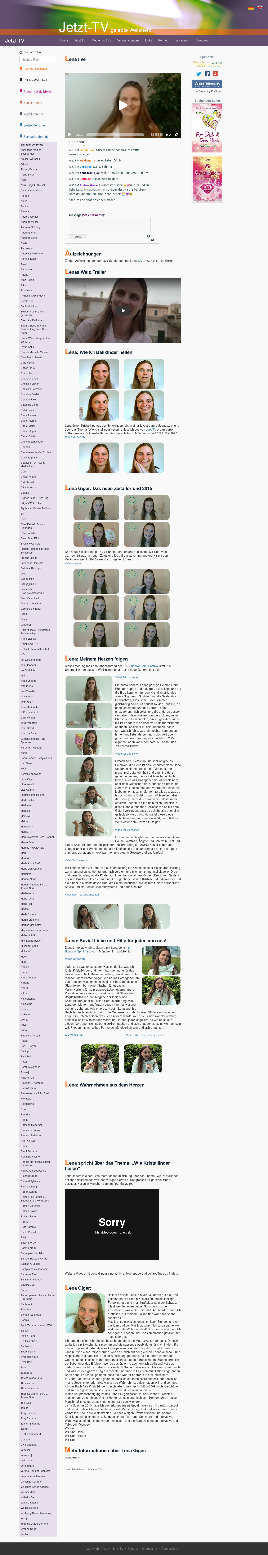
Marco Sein (27, 842)
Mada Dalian (28, 800)
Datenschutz (169, 1548)
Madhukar (26, 805)
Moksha (25, 951)
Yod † (24, 1518)
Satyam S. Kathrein (32, 1279)
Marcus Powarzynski (32, 847)
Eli (22, 513)
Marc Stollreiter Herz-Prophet (37, 837)
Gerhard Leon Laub (32, 603)
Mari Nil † (26, 858)
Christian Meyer (30, 383)
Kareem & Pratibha (31, 747)
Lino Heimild (28, 784)
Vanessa (26, 1450)
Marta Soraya (28, 914)
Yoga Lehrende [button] (34, 114)
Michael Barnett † (31, 940)
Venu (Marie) (28, 1465)
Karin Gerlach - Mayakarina (36, 758)
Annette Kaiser (29, 258)
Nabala (25, 967)
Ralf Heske (27, 1114)
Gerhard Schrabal (31, 608)
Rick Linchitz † (29, 1186)
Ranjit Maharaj (29, 1151)
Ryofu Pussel (28, 1232)
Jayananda (27, 696)
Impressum (182, 40)
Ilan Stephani (28, 665)
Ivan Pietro (27, 686)
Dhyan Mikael (28, 476)
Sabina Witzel (28, 1242)
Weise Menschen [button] (35, 125)
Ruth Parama (28, 1227)
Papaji (24, 1040)
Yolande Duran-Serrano (34, 1523)
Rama (24, 1119)
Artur (23, 285)
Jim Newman (28, 717)
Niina (24, 993)
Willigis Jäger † (29, 1502)
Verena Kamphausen (33, 1476)
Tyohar (24, 1428)
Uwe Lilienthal (29, 1444)
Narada (25, 982)
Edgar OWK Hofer (31, 503)
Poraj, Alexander (30, 1066)
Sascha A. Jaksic (30, 1263)
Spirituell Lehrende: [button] (36, 136)
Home (64, 40)
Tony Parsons (28, 1413)
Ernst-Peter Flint (30, 538)
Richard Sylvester (31, 1181)
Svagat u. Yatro (29, 1356)
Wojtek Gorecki (29, 1507)
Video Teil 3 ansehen (127, 829)
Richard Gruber (29, 1175)
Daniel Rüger (28, 431)
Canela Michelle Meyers (34, 352)
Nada (24, 972)
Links (148, 40)
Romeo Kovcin (29, 1211)
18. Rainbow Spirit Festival (140, 666)
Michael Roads (29, 945)
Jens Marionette (30, 707)
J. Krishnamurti (29, 712)
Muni (23, 961)
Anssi (24, 264)
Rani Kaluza (28, 1140)
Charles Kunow (29, 378)
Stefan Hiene (28, 1335)
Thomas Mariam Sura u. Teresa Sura (34, 1395)
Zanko (24, 1534)
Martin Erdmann (30, 919)
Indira (24, 675)
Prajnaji (25, 1072)
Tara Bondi (27, 1372)
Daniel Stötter (28, 436)
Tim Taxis (26, 1402)
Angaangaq (27, 248)
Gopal (24, 614)
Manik (24, 831)
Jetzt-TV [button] (80, 40)
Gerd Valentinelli (30, 598)
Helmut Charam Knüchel (35, 649)
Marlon (25, 909)
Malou (24, 821)
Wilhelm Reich (29, 1497)
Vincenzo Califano (31, 1481)
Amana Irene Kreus (32, 190)
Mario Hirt (26, 903)
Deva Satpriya (29, 457)
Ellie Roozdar (28, 533)
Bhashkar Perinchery (33, 320)
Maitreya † (27, 816)
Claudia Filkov (29, 399)
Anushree (26, 269)
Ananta (25, 211)
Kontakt (163, 40)
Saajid (24, 1237)
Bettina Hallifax (29, 306)
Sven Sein (26, 1362)
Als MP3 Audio (74, 1035)
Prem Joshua (28, 1088)
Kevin (24, 768)
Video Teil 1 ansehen (127, 677)
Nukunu (25, 1014)
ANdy (24, 243)
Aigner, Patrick (29, 169)
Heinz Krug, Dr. (29, 643)
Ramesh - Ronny (30, 1130)
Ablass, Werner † (30, 158)
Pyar (23, 1109)
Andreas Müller (29, 221)
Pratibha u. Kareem (32, 1082)
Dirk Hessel (27, 482)
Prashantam (28, 1077)
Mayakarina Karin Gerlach (35, 930)
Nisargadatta (28, 998)
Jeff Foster (26, 701)
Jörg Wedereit (29, 722)
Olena (24, 1019)
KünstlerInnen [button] (33, 103)
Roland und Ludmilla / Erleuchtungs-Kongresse (35, 1198)
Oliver (24, 1024)
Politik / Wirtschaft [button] (35, 80)
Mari (23, 852)
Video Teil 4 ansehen (77, 860)
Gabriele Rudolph (31, 568)
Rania (24, 1146)
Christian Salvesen (31, 389)
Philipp (25, 1051)
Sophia (25, 1319)
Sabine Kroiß (28, 1247)
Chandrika (27, 373)
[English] (259, 7)
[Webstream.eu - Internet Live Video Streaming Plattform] (207, 84)
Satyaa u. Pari (29, 1274)
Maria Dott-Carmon (32, 868)
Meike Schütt (28, 935)
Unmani (25, 1439)
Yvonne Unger (29, 1528)
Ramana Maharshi (31, 1125)
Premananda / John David (35, 1093)
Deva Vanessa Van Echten (36, 452)
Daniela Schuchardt (32, 441)
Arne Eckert (27, 279)
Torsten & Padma (30, 1423)
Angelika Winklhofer (32, 253)
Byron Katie (27, 346)
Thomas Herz (28, 1383)
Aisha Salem (28, 174)
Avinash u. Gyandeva (33, 295)
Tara (23, 1367)
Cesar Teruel (28, 367)
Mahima (25, 810)
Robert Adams (29, 1191)
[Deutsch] (251, 7)
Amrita (24, 206)
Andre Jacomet (29, 216)
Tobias (24, 1407)
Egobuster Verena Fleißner (36, 508)
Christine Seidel (30, 394)
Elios (23, 519)
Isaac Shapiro (28, 680)
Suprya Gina (28, 1351)
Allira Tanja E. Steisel (33, 185)
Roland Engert (29, 1216)
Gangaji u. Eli (28, 584)
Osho (24, 1030)
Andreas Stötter (29, 237)
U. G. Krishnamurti (31, 1434)
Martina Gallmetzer (31, 925)
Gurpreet (26, 624)
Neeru (24, 988)
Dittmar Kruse (28, 487)
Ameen (25, 195)
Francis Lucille (29, 557)
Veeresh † (26, 1455)
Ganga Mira (27, 578)
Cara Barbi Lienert (31, 357)
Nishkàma (26, 1003)
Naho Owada (28, 977)
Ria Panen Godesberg (33, 1170)
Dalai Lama (27, 410)
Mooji (24, 956)
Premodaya (27, 1103)
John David (27, 728)
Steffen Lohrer (29, 1341)
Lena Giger (27, 779)
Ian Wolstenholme (31, 659)
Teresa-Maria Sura (31, 1377)
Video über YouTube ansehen (82, 894)
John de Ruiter (29, 733)
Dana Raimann (29, 415)
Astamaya (26, 290)
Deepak (25, 447)
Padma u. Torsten (31, 1035)
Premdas (26, 1098)
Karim (24, 752)
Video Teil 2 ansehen (127, 753)
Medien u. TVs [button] (101, 40)
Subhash (26, 1346)
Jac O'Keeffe (28, 691)
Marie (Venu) (28, 898)
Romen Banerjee (30, 1205)
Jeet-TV (151, 429)
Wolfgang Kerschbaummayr (36, 1513)
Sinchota (26, 1309)
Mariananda (28, 893)
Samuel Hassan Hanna (34, 1258)
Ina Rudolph (28, 670)
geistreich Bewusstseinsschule (32, 591)
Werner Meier (28, 1492)
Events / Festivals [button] (35, 69)
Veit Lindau (27, 1460)
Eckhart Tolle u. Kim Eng (34, 497)
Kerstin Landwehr (31, 774)
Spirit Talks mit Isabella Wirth (37, 1325)
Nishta (24, 1009)
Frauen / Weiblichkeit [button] (38, 91)
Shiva (24, 1290)
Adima (24, 164)
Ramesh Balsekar (31, 1135)
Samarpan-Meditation (33, 1253)
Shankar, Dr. (28, 1284)
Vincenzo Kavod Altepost (35, 1486)
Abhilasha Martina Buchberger (31, 151)
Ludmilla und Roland (33, 794)
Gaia (23, 573)
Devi (23, 471)
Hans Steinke (28, 638)
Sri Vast (25, 1330)
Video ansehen (75, 437)
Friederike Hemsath (32, 563)
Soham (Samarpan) (32, 1314)
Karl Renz (26, 763)
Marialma (26, 873)
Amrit (24, 201)
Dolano (25, 492)
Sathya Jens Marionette (34, 1269)
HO (22, 654)
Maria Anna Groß (30, 863)
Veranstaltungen (128, 40)
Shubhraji (26, 1304)
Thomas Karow (29, 1388)
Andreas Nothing (30, 227)
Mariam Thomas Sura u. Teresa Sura (34, 886)
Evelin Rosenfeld (30, 543)
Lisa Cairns (27, 789)
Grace (24, 619)
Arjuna (24, 274)
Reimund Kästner (31, 1156)
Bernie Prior (27, 301)
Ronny (24, 1221)
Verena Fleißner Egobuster (36, 1470)
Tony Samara (28, 1418)
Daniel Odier (28, 425)
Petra (24, 1061)
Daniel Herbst (28, 420)
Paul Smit (26, 1056)
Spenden (202, 40)
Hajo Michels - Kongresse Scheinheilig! (35, 631)
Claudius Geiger (30, 404)
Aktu (23, 179)
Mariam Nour (28, 879)
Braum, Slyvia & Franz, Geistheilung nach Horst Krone (34, 329)
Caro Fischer (28, 362)
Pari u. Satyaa (29, 1046)
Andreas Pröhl (29, 232)
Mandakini (27, 826)
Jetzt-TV (84, 26)
